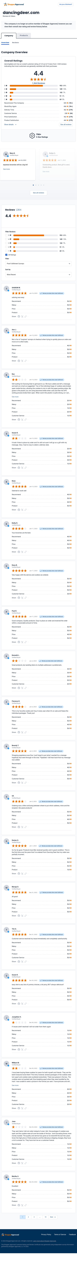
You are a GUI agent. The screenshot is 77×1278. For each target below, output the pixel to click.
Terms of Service (60, 1235)
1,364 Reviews (38, 83)
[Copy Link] (25, 316)
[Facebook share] (19, 316)
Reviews (15, 42)
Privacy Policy (46, 1235)
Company (8, 35)
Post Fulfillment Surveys (15, 264)
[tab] (33, 185)
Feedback (72, 1235)
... (39, 1217)
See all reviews (65, 124)
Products (24, 35)
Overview (5, 42)
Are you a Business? (65, 4)
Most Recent (11, 275)
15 (45, 1217)
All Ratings (12, 255)
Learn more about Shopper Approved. (44, 1241)
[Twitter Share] (22, 316)
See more (6, 169)
